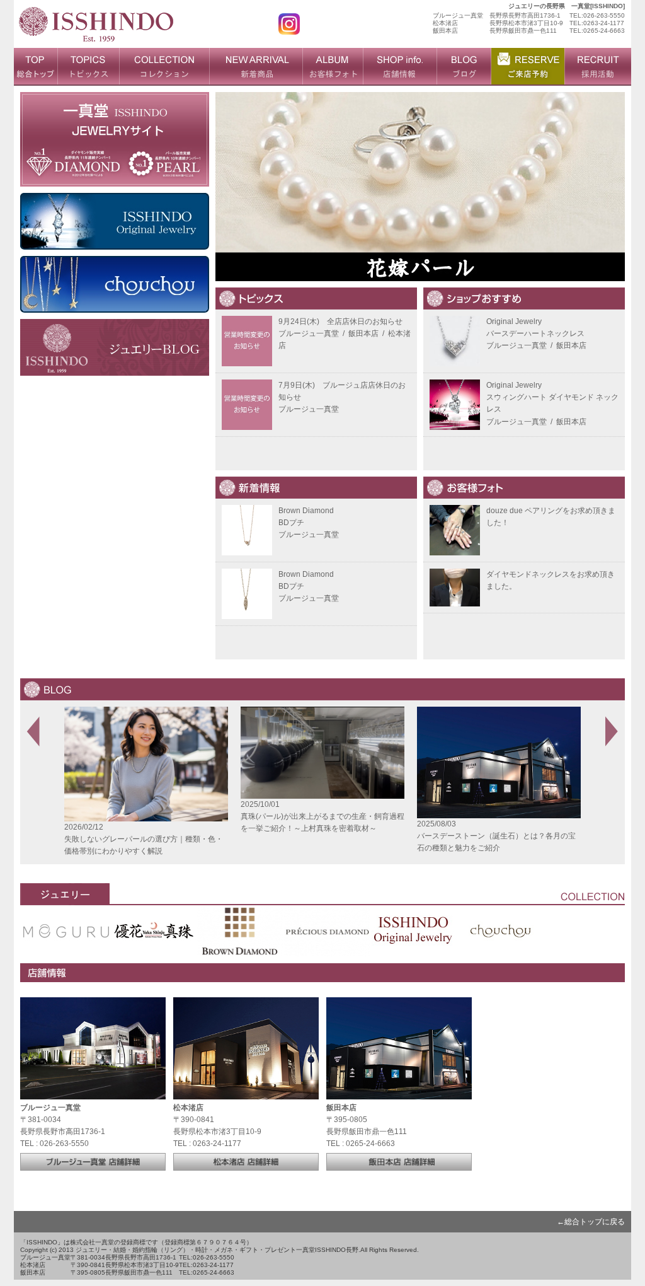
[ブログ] (464, 67)
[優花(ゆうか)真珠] (153, 948)
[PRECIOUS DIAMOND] (327, 948)
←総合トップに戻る (591, 1219)
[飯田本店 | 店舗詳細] (399, 1093)
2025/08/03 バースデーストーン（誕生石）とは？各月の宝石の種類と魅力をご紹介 (350, 836)
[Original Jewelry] (414, 948)
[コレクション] (164, 67)
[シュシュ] (501, 948)
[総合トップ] (35, 67)
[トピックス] (88, 67)
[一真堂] (96, 41)
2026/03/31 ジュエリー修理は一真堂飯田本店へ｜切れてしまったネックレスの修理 (527, 836)
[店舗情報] (400, 67)
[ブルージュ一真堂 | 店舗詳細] (93, 1093)
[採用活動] (597, 67)
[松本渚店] (246, 1164)
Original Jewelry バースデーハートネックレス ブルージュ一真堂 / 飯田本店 (536, 333)
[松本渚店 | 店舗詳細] (246, 1093)
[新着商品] (255, 67)
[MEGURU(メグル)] (66, 948)
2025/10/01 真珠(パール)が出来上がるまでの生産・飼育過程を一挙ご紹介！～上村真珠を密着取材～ (177, 816)
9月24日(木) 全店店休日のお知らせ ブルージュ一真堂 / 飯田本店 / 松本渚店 (344, 333)
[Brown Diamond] (240, 948)
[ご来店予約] (527, 67)
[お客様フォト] (332, 67)
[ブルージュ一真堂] (93, 1164)
